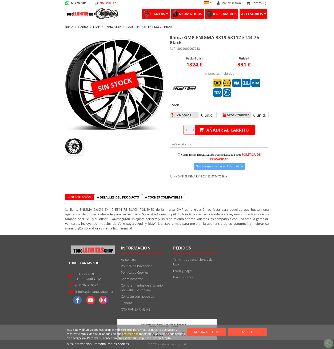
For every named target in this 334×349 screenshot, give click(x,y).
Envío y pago (182, 271)
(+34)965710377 (86, 285)
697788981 (79, 3)
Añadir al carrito (227, 130)
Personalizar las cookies (111, 344)
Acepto (247, 332)
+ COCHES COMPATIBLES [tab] (163, 197)
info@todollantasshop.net (94, 291)
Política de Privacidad (136, 266)
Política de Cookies (135, 272)
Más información (80, 344)
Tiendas (126, 303)
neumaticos (190, 13)
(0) (259, 3)
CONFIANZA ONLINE (135, 309)
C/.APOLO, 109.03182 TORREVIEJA (87, 276)
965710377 (108, 3)
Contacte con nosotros (137, 296)
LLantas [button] (157, 13)
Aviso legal (129, 259)
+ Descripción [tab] (79, 197)
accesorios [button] (252, 13)
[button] (207, 3)
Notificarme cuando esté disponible (219, 166)
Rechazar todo (206, 332)
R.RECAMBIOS (225, 13)
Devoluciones (183, 277)
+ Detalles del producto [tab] (118, 197)
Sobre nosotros (132, 279)
